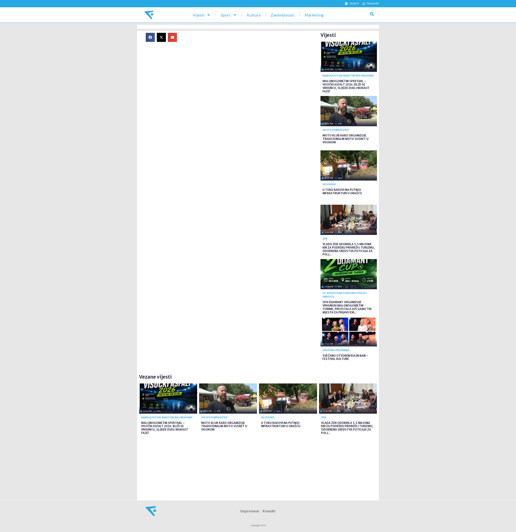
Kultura (254, 14)
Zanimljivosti (282, 14)
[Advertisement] (251, 61)
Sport (226, 14)
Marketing (314, 14)
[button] (150, 37)
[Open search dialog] (372, 15)
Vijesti (199, 14)
